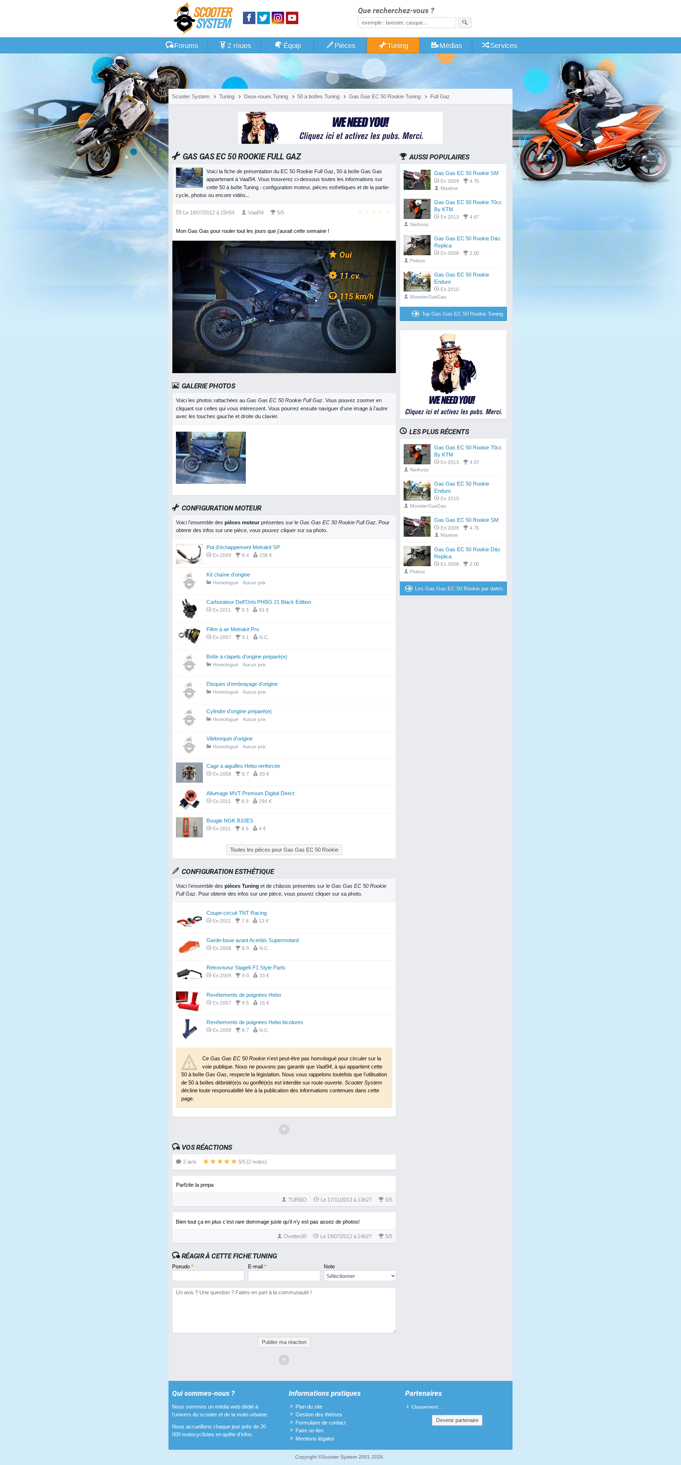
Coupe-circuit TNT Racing (236, 913)
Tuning (397, 45)
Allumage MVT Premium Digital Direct (250, 793)
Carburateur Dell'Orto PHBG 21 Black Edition (258, 602)
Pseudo (182, 1266)
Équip (292, 45)
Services (503, 45)
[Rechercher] (464, 22)
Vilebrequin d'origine (229, 739)
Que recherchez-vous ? (396, 11)
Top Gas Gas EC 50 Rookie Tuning (462, 314)
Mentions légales (314, 1439)
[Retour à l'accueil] (205, 19)
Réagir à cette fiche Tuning (229, 1256)
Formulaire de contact (320, 1423)
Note (329, 1266)
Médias (450, 45)
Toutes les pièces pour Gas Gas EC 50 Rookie (284, 850)
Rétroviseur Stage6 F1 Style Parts (246, 967)
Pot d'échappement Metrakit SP (243, 547)
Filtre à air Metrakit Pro (232, 629)
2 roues (239, 45)
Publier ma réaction (284, 1342)
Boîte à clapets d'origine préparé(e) (246, 657)
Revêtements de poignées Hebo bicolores (254, 1022)
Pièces (344, 45)
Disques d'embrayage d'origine (242, 684)
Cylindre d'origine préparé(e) (239, 711)
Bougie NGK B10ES (229, 821)
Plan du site (308, 1407)
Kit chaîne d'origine (228, 575)
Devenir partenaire (457, 1420)
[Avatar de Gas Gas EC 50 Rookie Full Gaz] (211, 482)
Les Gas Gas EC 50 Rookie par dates (459, 588)
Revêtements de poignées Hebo (243, 995)
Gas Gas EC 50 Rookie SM (466, 173)
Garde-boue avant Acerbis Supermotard (252, 940)
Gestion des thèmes (318, 1414)
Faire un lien (309, 1430)
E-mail (257, 1266)
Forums (186, 45)
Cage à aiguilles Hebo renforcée (243, 766)
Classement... (426, 1407)
